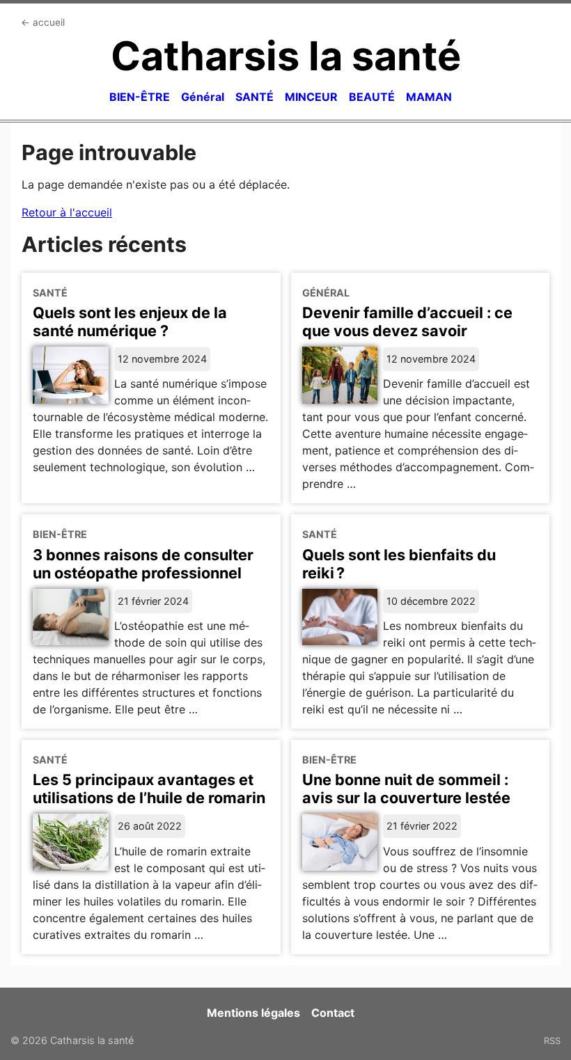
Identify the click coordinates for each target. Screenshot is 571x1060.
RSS (552, 1040)
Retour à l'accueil (67, 212)
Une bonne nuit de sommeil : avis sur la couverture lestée (406, 788)
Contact (332, 1013)
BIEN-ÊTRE (139, 97)
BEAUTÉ (372, 97)
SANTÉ (254, 97)
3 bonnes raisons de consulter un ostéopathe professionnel (143, 564)
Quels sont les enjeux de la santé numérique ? (130, 321)
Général (202, 97)
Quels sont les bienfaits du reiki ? (399, 564)
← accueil (43, 22)
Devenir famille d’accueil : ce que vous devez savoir (407, 321)
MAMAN (429, 97)
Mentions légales (253, 1013)
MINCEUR (311, 97)
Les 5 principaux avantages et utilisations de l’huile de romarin (149, 788)
